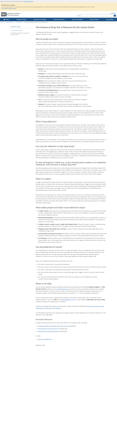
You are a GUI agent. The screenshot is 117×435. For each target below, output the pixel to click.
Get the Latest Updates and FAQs (8, 8)
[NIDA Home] (33, 14)
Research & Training (40, 19)
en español (113, 13)
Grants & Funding (77, 19)
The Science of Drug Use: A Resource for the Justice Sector (20, 33)
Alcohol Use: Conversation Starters (48, 331)
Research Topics (21, 19)
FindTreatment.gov (63, 289)
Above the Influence (44, 339)
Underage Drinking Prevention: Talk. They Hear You (54, 326)
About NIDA (109, 19)
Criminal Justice (19, 22)
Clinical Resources (59, 19)
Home (7, 19)
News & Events (94, 19)
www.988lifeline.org (67, 299)
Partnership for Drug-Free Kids (47, 328)
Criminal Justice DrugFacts (17, 30)
